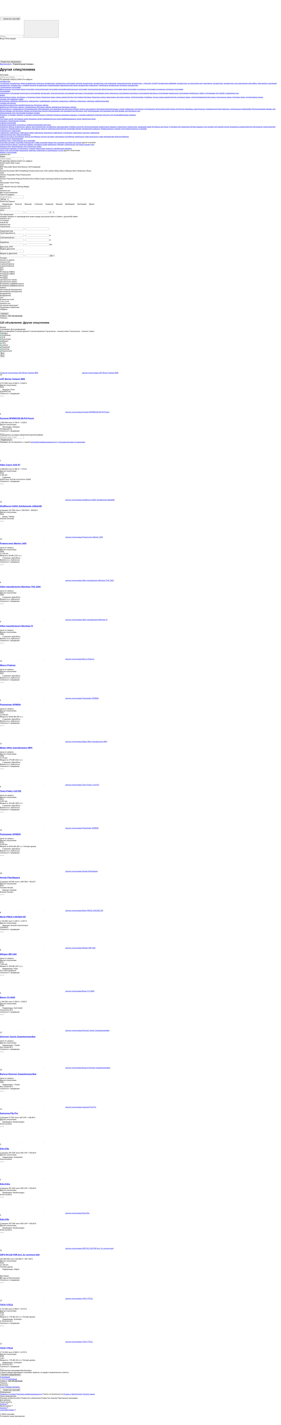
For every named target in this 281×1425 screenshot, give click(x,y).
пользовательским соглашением (72, 442)
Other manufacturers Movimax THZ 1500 (20, 587)
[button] (140, 50)
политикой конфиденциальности (43, 442)
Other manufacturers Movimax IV (16, 626)
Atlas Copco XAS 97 (10, 465)
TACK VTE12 (6, 1305)
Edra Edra (5, 1184)
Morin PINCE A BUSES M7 (13, 917)
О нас (2, 1387)
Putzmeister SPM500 (10, 704)
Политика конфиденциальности (29, 1394)
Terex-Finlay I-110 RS (10, 791)
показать (4, 314)
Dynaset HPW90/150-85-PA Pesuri (17, 418)
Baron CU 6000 (7, 997)
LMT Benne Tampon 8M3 (12, 379)
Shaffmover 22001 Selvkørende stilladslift (21, 506)
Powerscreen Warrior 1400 (13, 543)
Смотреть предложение (10, 1375)
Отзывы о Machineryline (73, 1394)
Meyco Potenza (7, 665)
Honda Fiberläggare (10, 877)
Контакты (16, 1387)
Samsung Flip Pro (9, 1113)
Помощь (8, 1387)
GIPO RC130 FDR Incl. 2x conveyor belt (20, 1255)
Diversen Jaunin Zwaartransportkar (18, 1036)
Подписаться (6, 440)
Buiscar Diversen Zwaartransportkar (18, 1074)
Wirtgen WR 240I (8, 954)
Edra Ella (4, 1149)
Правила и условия (8, 1394)
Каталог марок (89, 1394)
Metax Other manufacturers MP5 (16, 748)
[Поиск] (41, 29)
